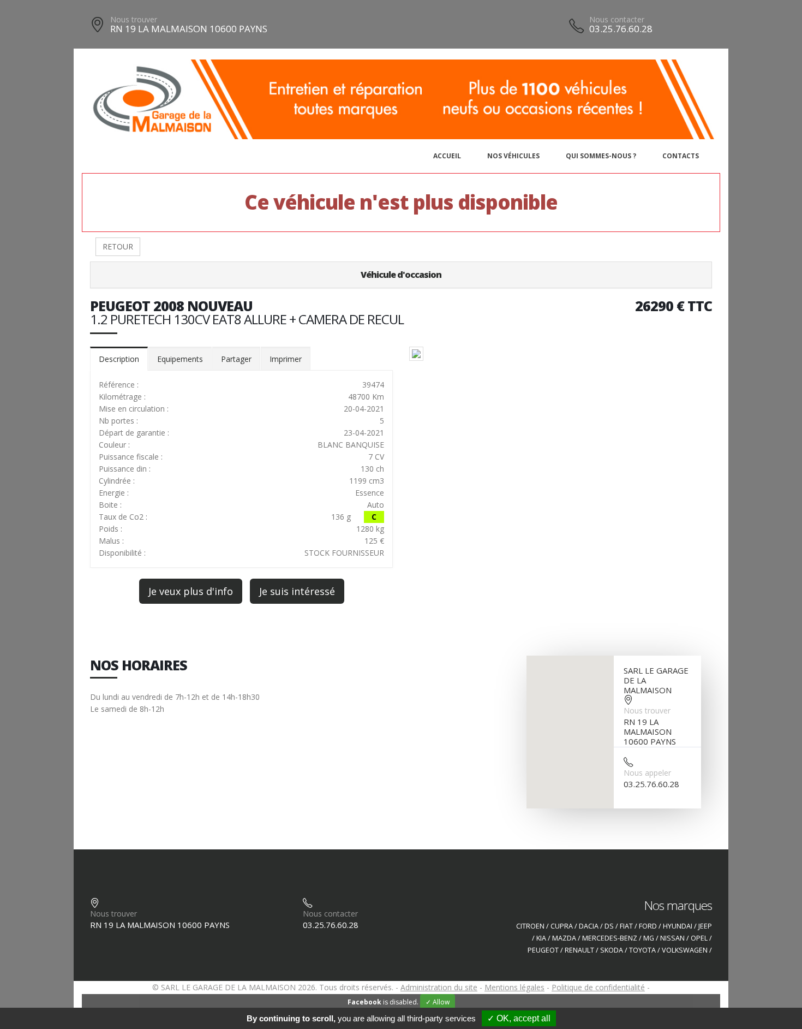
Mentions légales (514, 987)
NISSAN (672, 938)
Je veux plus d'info (190, 591)
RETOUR (118, 246)
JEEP (705, 926)
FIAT (626, 926)
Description (119, 359)
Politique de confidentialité (598, 987)
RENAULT (579, 950)
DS (609, 926)
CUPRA (561, 926)
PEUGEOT (543, 950)
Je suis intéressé (297, 591)
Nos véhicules (513, 155)
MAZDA (564, 938)
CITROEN (530, 926)
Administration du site (438, 987)
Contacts (680, 155)
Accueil (447, 155)
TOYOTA (642, 950)
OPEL (699, 938)
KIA (541, 938)
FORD (648, 926)
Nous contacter (616, 19)
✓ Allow (438, 1002)
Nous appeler (647, 773)
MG (648, 938)
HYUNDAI (677, 926)
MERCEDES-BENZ (609, 938)
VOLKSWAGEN (685, 950)
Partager (236, 359)
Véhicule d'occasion (401, 275)
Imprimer (286, 359)
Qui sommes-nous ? (601, 155)
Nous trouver (133, 19)
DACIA (588, 926)
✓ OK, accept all (518, 1018)
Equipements (180, 359)
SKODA (611, 950)
